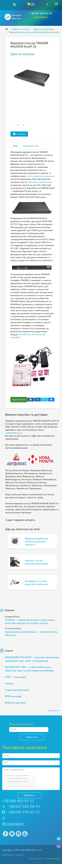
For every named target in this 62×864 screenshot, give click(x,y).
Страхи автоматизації (17, 690)
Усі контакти (41, 17)
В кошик (21, 134)
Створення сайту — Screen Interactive (44, 858)
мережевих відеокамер (39, 182)
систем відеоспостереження (40, 176)
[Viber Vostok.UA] (58, 846)
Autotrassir (37, 335)
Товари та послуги (21, 29)
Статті (9, 651)
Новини (9, 610)
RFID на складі (13, 696)
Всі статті (53, 711)
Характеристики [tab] (31, 146)
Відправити (29, 795)
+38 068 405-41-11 (18, 801)
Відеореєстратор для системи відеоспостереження (34, 32)
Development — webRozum (13, 855)
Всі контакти (12, 824)
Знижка (9, 683)
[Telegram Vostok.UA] (58, 838)
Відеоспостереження (44, 29)
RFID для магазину (15, 703)
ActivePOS (15, 338)
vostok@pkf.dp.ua (13, 433)
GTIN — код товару (15, 677)
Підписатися (32, 737)
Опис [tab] (15, 146)
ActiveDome (25, 335)
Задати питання (18, 400)
